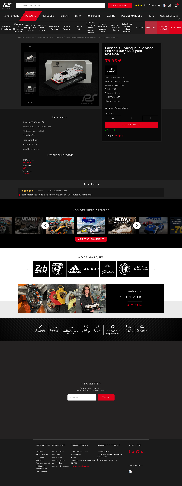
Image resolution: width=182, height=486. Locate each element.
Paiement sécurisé (43, 463)
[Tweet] (119, 136)
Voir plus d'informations (116, 108)
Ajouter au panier (131, 125)
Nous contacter (119, 5)
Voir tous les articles (91, 239)
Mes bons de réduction (60, 466)
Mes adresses (57, 457)
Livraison (39, 451)
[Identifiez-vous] (169, 5)
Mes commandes (58, 451)
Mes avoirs (56, 454)
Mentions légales (42, 454)
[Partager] (116, 136)
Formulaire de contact (81, 466)
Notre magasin (41, 472)
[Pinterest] (123, 136)
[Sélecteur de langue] (164, 5)
